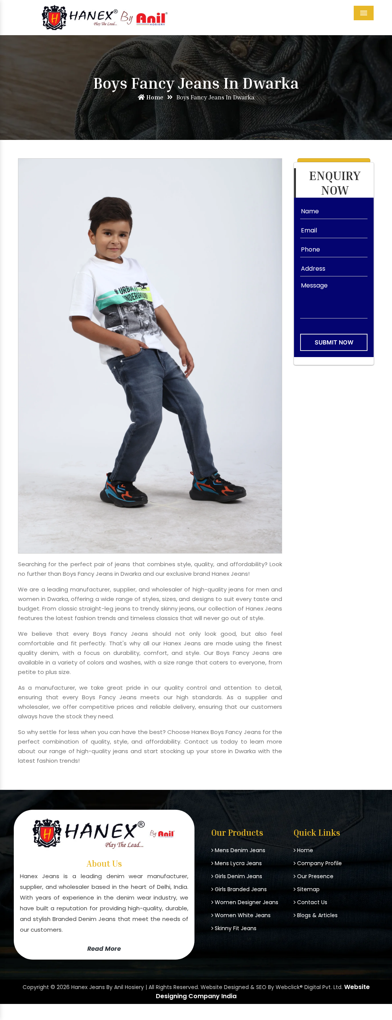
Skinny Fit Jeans (234, 928)
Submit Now (334, 342)
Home (154, 97)
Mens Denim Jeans (239, 850)
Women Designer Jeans (245, 902)
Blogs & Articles (317, 915)
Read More (104, 948)
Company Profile (319, 863)
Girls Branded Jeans (240, 889)
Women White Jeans (242, 915)
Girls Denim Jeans (237, 876)
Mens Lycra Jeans (237, 863)
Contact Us (311, 902)
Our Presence (314, 876)
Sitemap (308, 889)
